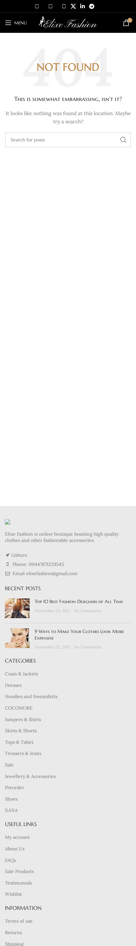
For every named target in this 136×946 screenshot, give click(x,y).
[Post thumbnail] (17, 608)
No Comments (87, 610)
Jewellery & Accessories (30, 776)
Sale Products (19, 871)
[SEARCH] (123, 139)
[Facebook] (37, 6)
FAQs (10, 860)
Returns (13, 932)
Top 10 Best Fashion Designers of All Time (79, 601)
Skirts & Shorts (21, 731)
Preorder (14, 787)
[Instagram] (50, 6)
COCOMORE (19, 708)
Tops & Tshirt (19, 742)
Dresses (13, 685)
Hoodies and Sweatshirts (31, 696)
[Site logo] (68, 22)
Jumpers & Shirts (23, 719)
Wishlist (13, 894)
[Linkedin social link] (82, 6)
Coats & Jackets (21, 674)
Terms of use (19, 921)
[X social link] (73, 6)
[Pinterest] (64, 6)
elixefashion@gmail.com (52, 573)
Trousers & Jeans (23, 753)
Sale (9, 765)
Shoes (11, 799)
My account (17, 837)
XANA (11, 810)
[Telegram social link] (92, 6)
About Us (14, 849)
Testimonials (18, 883)
